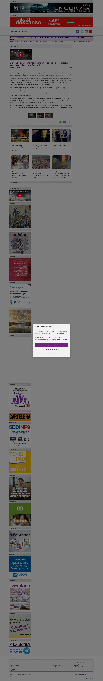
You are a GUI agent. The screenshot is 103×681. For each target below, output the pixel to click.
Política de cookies (61, 339)
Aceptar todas (51, 345)
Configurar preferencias (51, 349)
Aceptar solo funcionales (51, 353)
